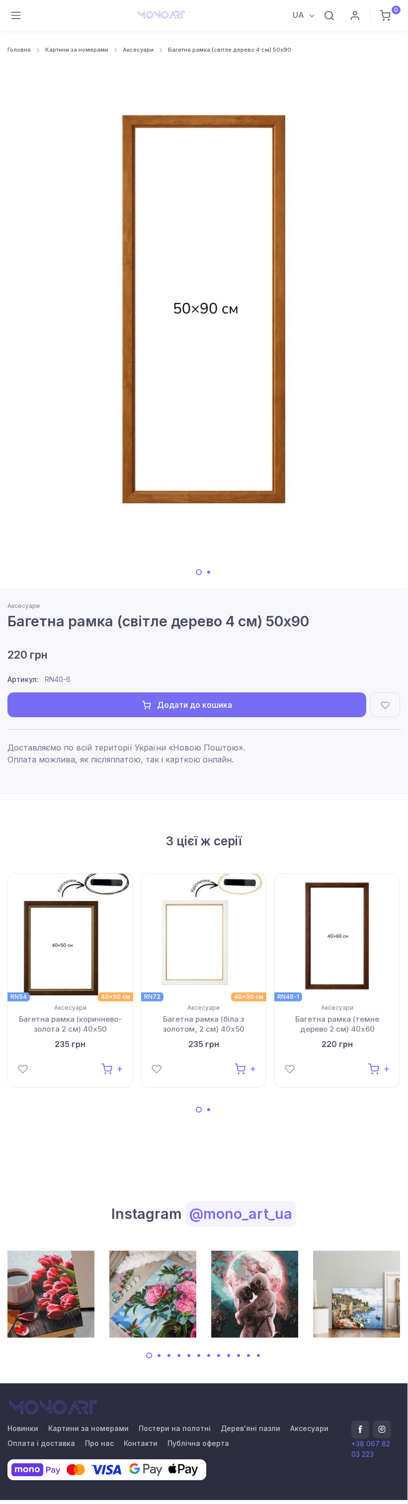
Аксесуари (138, 49)
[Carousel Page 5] (189, 1355)
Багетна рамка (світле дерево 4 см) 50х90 (229, 49)
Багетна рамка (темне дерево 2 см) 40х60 (337, 1024)
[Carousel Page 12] (258, 1355)
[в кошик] (112, 1068)
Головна (19, 49)
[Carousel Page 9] (229, 1355)
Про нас (99, 1443)
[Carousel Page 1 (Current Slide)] (199, 572)
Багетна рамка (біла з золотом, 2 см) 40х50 (204, 1024)
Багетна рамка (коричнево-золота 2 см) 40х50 (70, 1024)
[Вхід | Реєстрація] (355, 15)
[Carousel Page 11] (248, 1355)
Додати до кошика (193, 705)
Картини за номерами (76, 49)
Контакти (141, 1443)
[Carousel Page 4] (179, 1355)
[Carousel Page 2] (209, 572)
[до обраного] (385, 704)
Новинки (22, 1428)
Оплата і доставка (41, 1443)
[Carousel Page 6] (199, 1355)
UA (299, 15)
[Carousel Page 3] (169, 1355)
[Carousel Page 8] (219, 1355)
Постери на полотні (175, 1428)
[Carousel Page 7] (209, 1355)
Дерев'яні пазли (250, 1428)
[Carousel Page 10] (239, 1355)
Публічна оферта (198, 1443)
